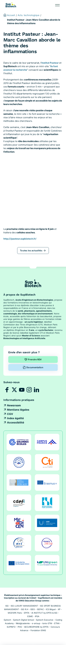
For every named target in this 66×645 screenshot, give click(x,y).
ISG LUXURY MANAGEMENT (24, 606)
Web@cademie (23, 623)
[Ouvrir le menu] (57, 5)
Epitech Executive (44, 620)
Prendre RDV (35, 359)
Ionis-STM (47, 623)
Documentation (34, 367)
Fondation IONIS (38, 630)
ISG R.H (24, 609)
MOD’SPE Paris (15, 613)
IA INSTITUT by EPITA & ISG (44, 613)
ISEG (32, 609)
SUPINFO (11, 627)
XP (59, 609)
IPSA (37, 616)
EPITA (26, 613)
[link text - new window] (33, 193)
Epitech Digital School (23, 620)
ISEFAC (40, 609)
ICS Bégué (51, 609)
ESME (30, 616)
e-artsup (36, 623)
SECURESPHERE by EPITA (36, 627)
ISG (7, 606)
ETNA (57, 623)
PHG (20, 627)
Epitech (7, 620)
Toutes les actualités (31, 250)
